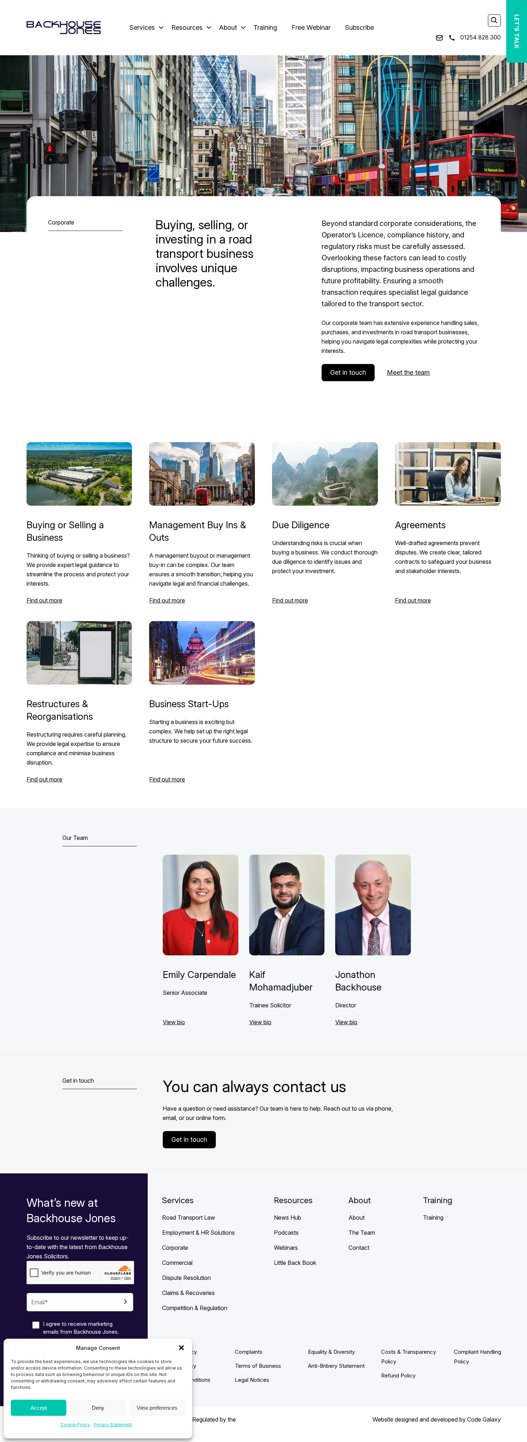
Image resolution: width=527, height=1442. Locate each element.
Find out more (44, 600)
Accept (38, 1408)
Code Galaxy (484, 1419)
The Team (361, 1232)
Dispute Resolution (186, 1277)
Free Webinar (311, 27)
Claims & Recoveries (188, 1292)
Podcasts (286, 1232)
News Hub (287, 1217)
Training (265, 27)
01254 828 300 (480, 37)
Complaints (248, 1351)
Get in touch (348, 372)
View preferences (157, 1408)
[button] (181, 1347)
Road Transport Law (188, 1217)
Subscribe (359, 27)
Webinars (286, 1247)
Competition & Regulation (194, 1307)
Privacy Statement (113, 1424)
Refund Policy (398, 1375)
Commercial (177, 1262)
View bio (174, 1022)
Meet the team (408, 372)
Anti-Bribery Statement (336, 1365)
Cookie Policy (75, 1424)
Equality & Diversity (331, 1351)
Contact (358, 1247)
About (228, 27)
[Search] (494, 20)
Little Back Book (295, 1262)
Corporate (175, 1247)
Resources (187, 27)
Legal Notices (252, 1379)
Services (142, 27)
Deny (98, 1408)
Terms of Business (258, 1365)
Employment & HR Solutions (198, 1232)
